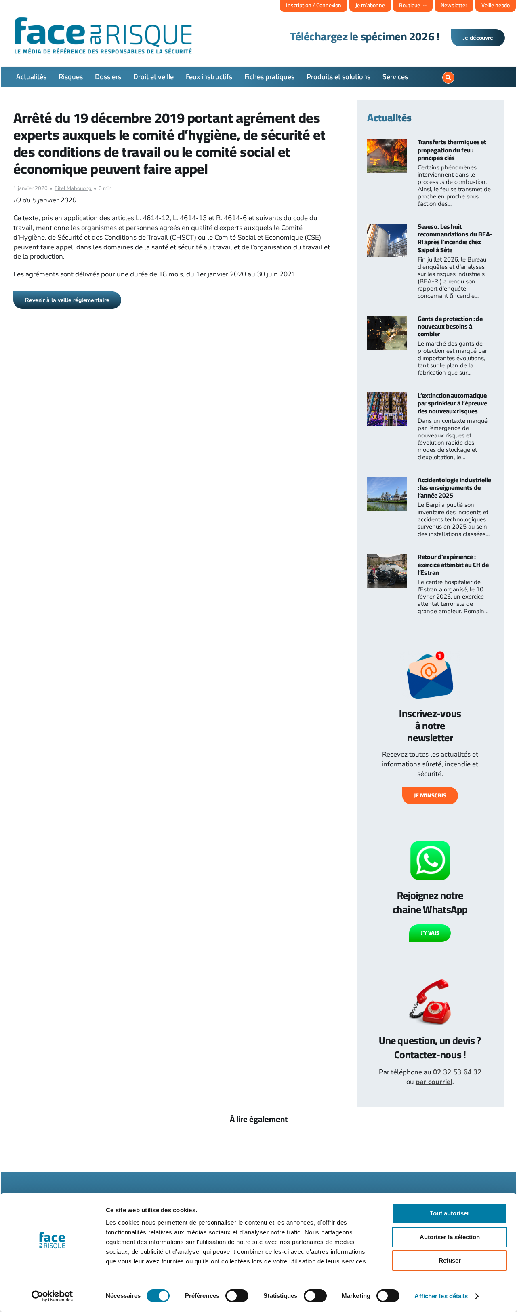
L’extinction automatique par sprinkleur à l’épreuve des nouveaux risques (452, 403)
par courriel (434, 1081)
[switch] (236, 1295)
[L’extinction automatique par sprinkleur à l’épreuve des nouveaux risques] (387, 397)
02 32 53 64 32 (457, 1072)
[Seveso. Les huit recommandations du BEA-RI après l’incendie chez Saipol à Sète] (387, 228)
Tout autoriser (449, 1213)
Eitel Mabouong (73, 188)
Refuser (450, 1260)
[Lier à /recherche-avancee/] (448, 78)
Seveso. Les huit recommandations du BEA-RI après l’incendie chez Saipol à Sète (455, 238)
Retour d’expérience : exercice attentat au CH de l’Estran (453, 564)
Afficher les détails (441, 1296)
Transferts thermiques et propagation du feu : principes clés (452, 149)
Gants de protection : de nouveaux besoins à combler (450, 326)
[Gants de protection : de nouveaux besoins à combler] (387, 320)
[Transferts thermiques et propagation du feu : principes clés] (387, 143)
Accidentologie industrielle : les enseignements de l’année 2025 (454, 487)
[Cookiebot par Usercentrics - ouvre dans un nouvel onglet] (52, 1296)
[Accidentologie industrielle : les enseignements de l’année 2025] (387, 481)
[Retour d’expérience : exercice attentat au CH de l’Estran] (387, 558)
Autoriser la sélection (450, 1237)
